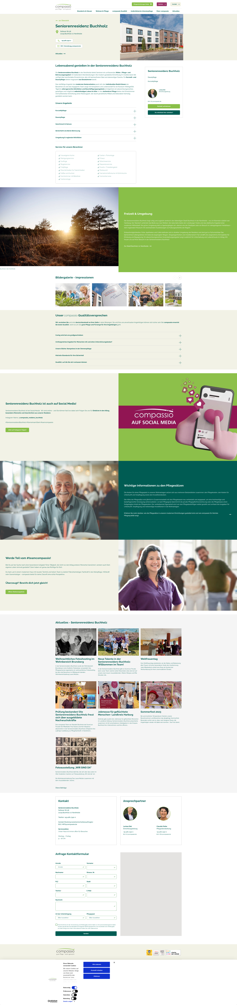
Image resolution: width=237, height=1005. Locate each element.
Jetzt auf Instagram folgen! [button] (17, 430)
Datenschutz (94, 928)
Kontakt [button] (174, 4)
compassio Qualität (119, 11)
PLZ (56, 881)
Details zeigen (67, 1001)
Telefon (58, 891)
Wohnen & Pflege (102, 11)
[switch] (75, 991)
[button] (175, 278)
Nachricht (58, 900)
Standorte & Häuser (84, 11)
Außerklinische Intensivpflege (142, 11)
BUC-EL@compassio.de (154, 101)
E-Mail (89, 891)
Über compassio (162, 11)
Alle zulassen (96, 964)
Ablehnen (97, 976)
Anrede (58, 863)
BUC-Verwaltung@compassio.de (70, 46)
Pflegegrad (91, 914)
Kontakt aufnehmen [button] (164, 106)
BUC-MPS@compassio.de (67, 824)
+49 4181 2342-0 (66, 40)
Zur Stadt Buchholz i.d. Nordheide (136, 246)
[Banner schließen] (153, 962)
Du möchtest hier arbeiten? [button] (164, 112)
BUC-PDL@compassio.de (164, 834)
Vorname (90, 863)
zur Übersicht (64, 20)
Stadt (88, 881)
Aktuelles (175, 11)
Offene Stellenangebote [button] (16, 592)
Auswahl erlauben (96, 970)
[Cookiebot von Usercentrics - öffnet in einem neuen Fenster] (52, 1001)
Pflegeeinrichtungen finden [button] (141, 4)
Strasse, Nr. (91, 872)
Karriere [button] (160, 4)
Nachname (59, 872)
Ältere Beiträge (61, 788)
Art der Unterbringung (63, 914)
